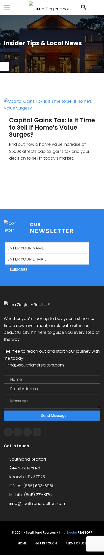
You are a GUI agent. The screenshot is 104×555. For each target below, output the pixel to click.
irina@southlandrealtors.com (35, 365)
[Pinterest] (27, 432)
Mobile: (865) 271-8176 (30, 495)
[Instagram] (17, 432)
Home (22, 543)
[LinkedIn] (37, 432)
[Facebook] (8, 432)
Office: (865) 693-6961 (31, 486)
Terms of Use (76, 543)
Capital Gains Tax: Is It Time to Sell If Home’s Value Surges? (52, 127)
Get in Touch (46, 543)
